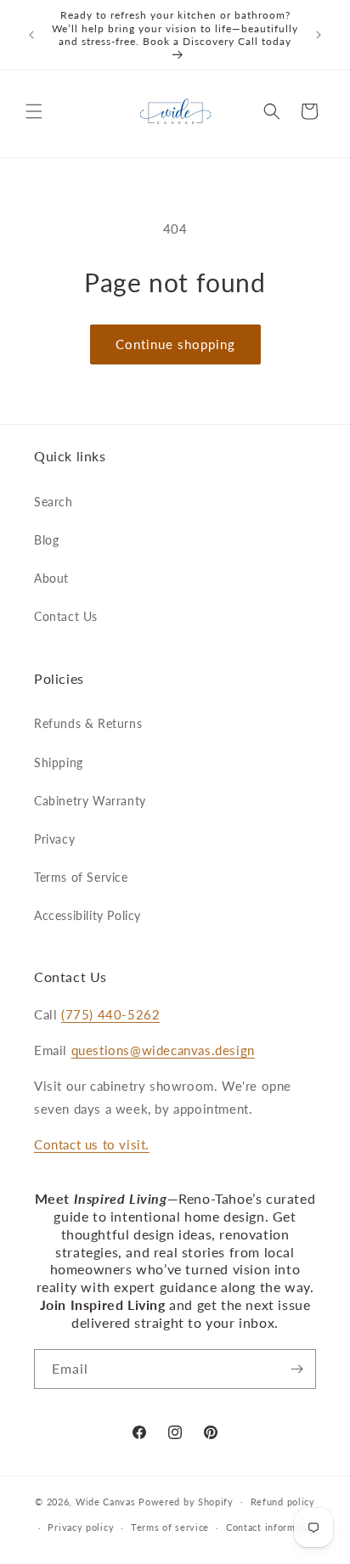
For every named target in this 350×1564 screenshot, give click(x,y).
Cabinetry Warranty (90, 800)
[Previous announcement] (31, 35)
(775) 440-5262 (110, 1014)
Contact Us (66, 616)
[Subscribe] (296, 1369)
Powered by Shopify (186, 1500)
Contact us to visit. (92, 1144)
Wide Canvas (106, 1500)
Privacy (54, 839)
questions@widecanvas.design (163, 1050)
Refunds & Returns (88, 723)
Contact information (272, 1527)
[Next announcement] (318, 35)
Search (53, 501)
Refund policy (283, 1501)
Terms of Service (81, 877)
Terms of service (170, 1527)
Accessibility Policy (87, 915)
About (51, 578)
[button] (34, 111)
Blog (46, 540)
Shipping (58, 762)
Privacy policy (81, 1527)
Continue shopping (175, 344)
